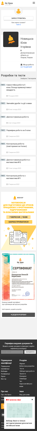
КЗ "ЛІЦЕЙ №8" (26, 67)
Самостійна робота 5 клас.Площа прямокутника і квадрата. (18, 87)
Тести (22, 369)
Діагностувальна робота (17, 117)
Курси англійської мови (26, 385)
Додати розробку (19, 315)
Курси (3, 376)
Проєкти (23, 374)
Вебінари (4, 371)
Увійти (18, 24)
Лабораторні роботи (27, 371)
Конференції (5, 374)
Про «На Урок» (6, 395)
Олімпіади (23, 379)
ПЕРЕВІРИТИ (30, 352)
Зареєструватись (18, 18)
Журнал (22, 364)
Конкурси (23, 376)
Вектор (3, 379)
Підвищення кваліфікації (5, 367)
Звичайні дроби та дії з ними (19, 103)
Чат (21, 381)
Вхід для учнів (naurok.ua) (24, 396)
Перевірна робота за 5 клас (18, 130)
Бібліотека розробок (27, 366)
